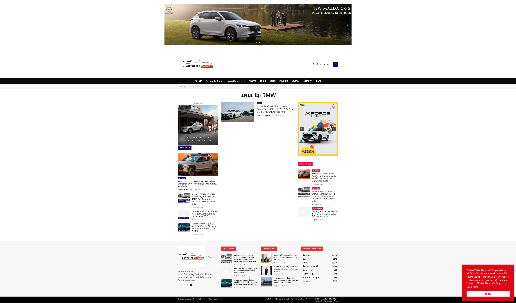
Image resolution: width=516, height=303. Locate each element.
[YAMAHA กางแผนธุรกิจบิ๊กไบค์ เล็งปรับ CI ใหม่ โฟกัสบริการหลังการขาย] (266, 270)
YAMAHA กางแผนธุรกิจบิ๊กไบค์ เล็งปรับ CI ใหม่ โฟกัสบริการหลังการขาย (286, 268)
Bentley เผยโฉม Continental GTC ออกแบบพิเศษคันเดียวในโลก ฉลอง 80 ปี (205, 213)
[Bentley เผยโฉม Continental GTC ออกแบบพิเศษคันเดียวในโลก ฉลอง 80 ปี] (184, 215)
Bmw (259, 103)
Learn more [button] (472, 287)
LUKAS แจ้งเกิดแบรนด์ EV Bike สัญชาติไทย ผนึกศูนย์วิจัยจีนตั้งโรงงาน (286, 257)
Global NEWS (183, 189)
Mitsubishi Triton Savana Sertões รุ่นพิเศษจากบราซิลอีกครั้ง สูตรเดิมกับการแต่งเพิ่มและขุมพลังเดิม (197, 183)
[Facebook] (313, 64)
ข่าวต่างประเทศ (183, 218)
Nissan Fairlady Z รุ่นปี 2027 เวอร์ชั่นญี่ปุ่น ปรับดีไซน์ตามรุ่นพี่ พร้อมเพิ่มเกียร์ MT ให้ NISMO (204, 227)
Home (180, 87)
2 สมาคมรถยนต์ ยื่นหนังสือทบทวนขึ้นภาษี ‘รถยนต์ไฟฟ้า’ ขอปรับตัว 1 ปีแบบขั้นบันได (286, 280)
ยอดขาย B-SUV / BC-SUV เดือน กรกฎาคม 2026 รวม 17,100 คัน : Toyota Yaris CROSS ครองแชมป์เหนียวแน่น (203, 199)
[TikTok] (321, 64)
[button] (258, 24)
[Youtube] (328, 64)
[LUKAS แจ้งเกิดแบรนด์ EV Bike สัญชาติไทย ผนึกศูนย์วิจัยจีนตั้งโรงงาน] (266, 258)
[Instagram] (317, 64)
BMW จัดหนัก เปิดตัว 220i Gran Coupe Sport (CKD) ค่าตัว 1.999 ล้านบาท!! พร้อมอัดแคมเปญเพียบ (275, 109)
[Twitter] (325, 64)
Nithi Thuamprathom (265, 115)
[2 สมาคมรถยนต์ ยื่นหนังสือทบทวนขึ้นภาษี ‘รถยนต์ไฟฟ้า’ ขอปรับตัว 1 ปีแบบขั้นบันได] (266, 281)
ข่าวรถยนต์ (182, 178)
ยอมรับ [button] (488, 294)
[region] (258, 24)
